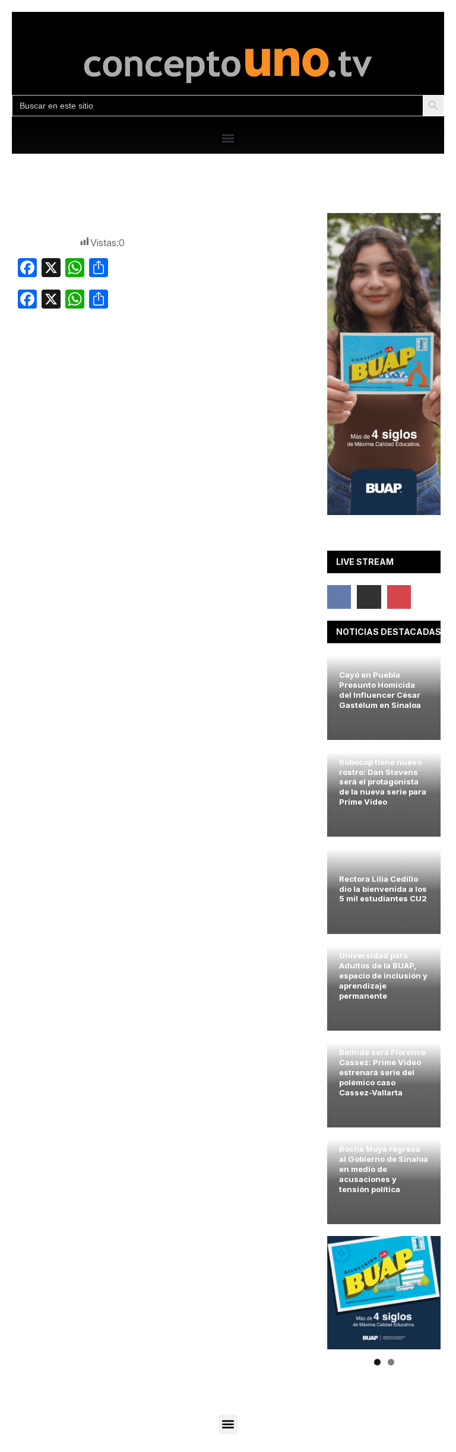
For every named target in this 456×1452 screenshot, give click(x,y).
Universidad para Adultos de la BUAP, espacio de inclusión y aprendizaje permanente (383, 975)
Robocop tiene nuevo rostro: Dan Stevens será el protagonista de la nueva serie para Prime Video (382, 782)
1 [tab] (377, 1362)
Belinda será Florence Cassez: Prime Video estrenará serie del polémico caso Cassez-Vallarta (382, 1072)
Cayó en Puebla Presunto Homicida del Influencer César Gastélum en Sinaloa (380, 690)
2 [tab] (391, 1362)
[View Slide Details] (384, 364)
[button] (228, 138)
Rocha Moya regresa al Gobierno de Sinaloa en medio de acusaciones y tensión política (383, 1169)
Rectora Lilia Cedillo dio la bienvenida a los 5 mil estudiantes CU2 (383, 889)
